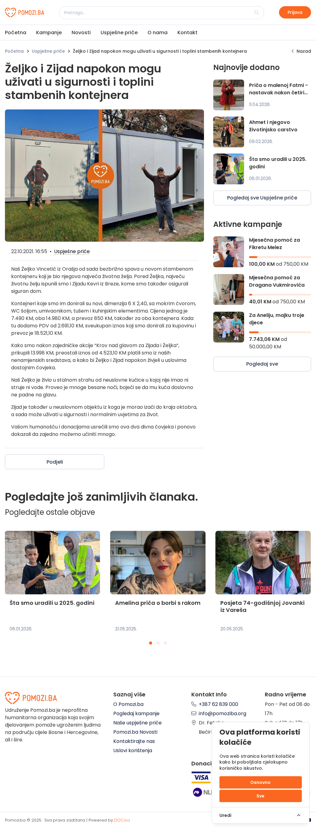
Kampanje (49, 32)
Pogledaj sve (262, 363)
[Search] (257, 12)
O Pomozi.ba (128, 704)
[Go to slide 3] (165, 643)
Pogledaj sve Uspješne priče (262, 197)
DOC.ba (122, 820)
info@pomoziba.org (222, 713)
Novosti (81, 32)
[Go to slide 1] (150, 643)
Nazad (304, 51)
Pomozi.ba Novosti (135, 732)
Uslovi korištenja (132, 750)
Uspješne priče (119, 32)
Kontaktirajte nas (134, 741)
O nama (158, 32)
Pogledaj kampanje (136, 713)
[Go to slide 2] (158, 643)
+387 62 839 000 (218, 704)
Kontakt (187, 32)
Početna (15, 32)
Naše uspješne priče (137, 722)
